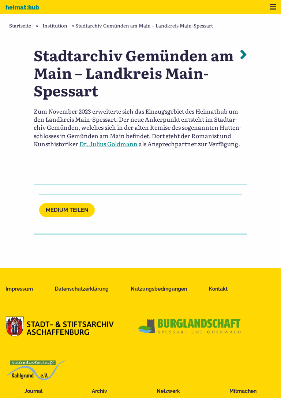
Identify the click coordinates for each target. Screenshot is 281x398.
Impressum (19, 289)
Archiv (99, 391)
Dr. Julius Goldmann (108, 143)
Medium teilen (67, 210)
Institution (54, 25)
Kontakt (218, 289)
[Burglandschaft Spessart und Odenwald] (189, 333)
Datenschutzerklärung (82, 289)
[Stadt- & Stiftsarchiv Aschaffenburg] (59, 333)
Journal (33, 391)
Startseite (20, 25)
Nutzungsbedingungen (159, 289)
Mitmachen (242, 391)
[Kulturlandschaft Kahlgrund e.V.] (35, 377)
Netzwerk (168, 391)
